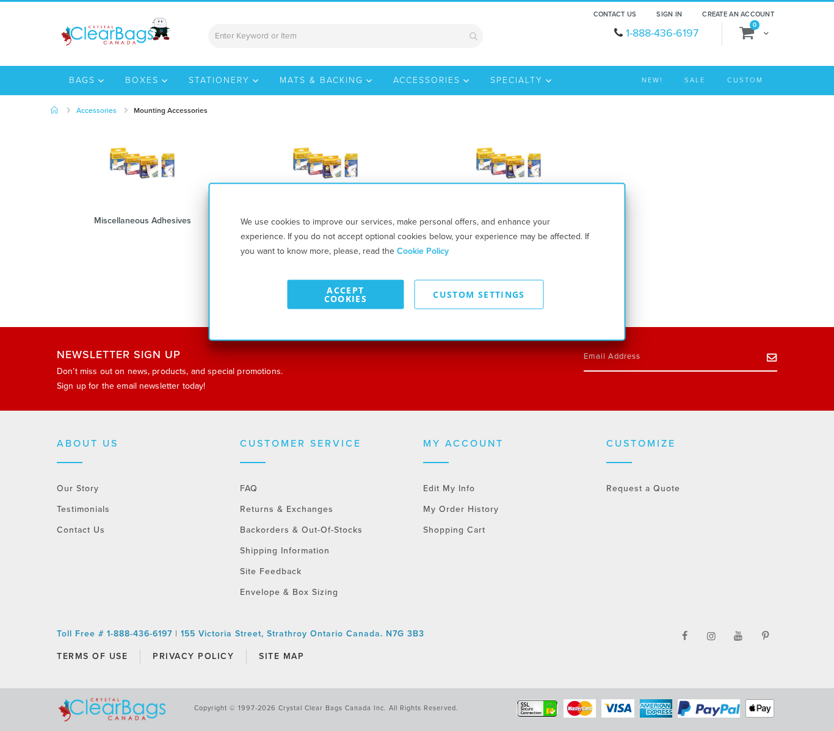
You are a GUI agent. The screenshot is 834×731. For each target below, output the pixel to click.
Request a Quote (643, 488)
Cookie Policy (423, 251)
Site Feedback (271, 571)
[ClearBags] (114, 32)
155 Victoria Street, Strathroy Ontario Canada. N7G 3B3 (302, 633)
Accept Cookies (345, 294)
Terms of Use (92, 656)
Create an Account (738, 14)
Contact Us (615, 14)
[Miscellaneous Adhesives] (142, 168)
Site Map (281, 656)
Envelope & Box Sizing (289, 592)
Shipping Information (285, 551)
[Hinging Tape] (508, 168)
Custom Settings (478, 294)
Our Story (78, 488)
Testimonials (83, 509)
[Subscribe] (772, 357)
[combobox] (345, 36)
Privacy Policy (193, 656)
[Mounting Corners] (325, 168)
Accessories (96, 110)
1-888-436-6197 (662, 33)
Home (55, 110)
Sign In (669, 14)
